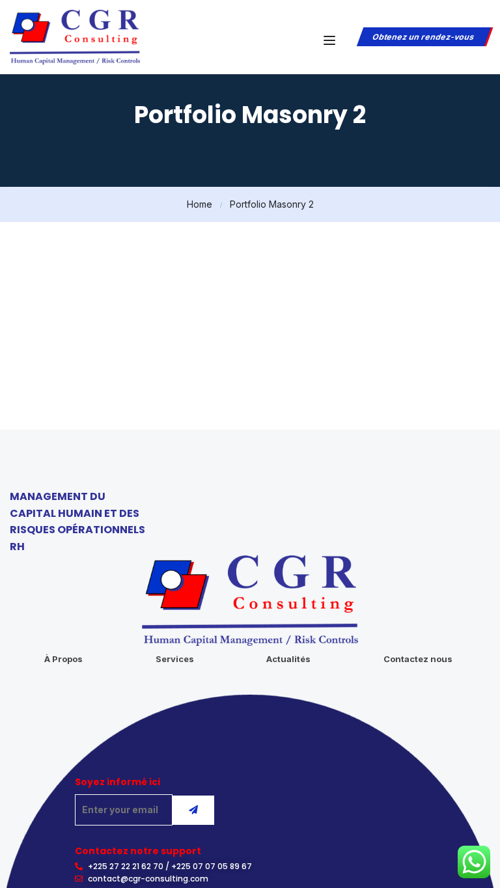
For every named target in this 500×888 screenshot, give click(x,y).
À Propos (63, 659)
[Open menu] (331, 40)
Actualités (288, 659)
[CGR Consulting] (75, 35)
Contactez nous (417, 659)
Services (175, 659)
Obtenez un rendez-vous (423, 37)
